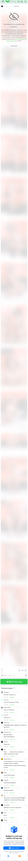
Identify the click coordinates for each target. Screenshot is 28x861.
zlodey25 (6, 780)
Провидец (6, 692)
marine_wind (6, 722)
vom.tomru (6, 700)
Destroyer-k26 (7, 732)
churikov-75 (6, 788)
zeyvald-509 (6, 805)
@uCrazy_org (15, 681)
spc (4, 795)
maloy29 (6, 742)
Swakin (5, 772)
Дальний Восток (8, 759)
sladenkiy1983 (7, 707)
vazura (5, 812)
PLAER (5, 820)
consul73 (6, 715)
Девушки (16, 6)
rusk (5, 749)
